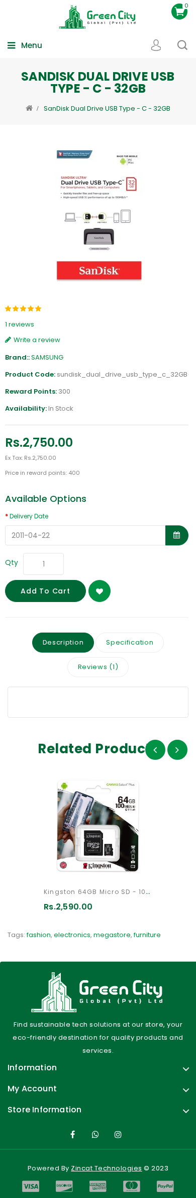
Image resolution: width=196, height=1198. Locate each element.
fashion (39, 935)
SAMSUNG (47, 357)
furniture (147, 935)
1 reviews (19, 324)
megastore (112, 935)
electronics (72, 935)
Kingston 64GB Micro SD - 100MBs (104, 891)
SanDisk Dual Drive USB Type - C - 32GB (107, 108)
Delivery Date (29, 516)
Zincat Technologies (106, 1168)
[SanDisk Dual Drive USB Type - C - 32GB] (98, 215)
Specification (129, 642)
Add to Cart (45, 591)
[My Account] (155, 45)
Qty (11, 562)
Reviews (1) (98, 667)
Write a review (37, 340)
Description (63, 642)
